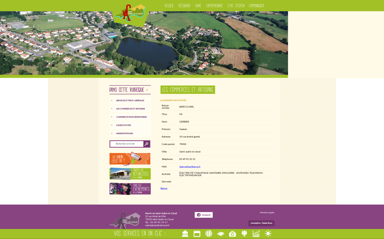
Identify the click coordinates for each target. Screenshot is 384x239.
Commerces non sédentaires (131, 117)
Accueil (169, 5)
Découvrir (184, 5)
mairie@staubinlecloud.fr (157, 225)
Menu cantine (209, 233)
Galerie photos (233, 233)
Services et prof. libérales (130, 101)
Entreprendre (214, 5)
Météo (268, 233)
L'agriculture (123, 125)
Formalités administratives (185, 233)
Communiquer (256, 5)
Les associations (245, 233)
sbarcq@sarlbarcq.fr (190, 166)
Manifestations (124, 134)
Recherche (221, 233)
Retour (164, 188)
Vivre (198, 5)
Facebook (206, 215)
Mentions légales (267, 213)
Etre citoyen (236, 5)
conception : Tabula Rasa (261, 223)
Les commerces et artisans (130, 109)
